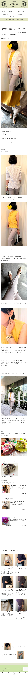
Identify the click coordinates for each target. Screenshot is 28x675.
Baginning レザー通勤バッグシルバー (14, 138)
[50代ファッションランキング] (9, 469)
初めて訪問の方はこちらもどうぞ (9, 38)
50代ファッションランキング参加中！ (9, 34)
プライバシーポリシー (7, 670)
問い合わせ (20, 668)
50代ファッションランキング (7, 476)
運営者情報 (7, 668)
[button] (25, 360)
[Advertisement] (14, 538)
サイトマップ (21, 670)
